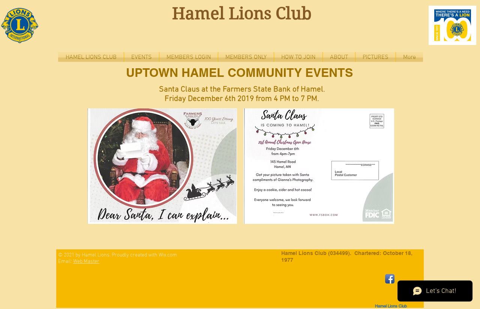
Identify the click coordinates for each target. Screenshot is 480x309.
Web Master (86, 261)
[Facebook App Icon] (389, 279)
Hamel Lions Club (242, 13)
